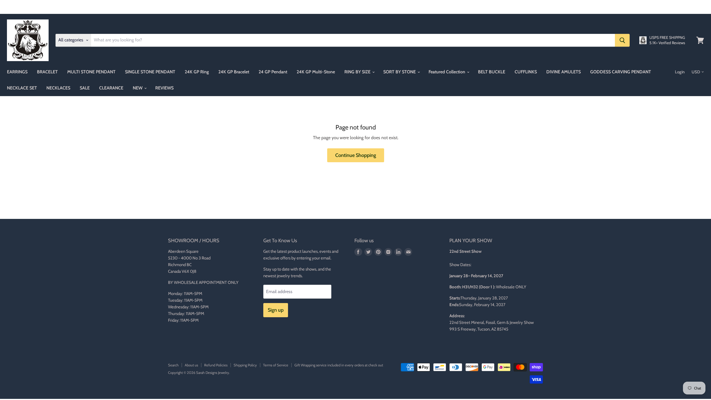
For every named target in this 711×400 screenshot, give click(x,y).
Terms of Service (275, 365)
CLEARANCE (111, 88)
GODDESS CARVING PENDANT (620, 71)
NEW (138, 88)
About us (191, 365)
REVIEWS (164, 88)
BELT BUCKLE (491, 71)
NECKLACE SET (22, 88)
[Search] (622, 40)
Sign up (276, 310)
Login (680, 71)
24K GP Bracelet (233, 71)
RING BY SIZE (358, 71)
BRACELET (47, 71)
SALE (85, 88)
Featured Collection (447, 71)
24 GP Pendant (273, 71)
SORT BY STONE (400, 71)
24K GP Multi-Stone (316, 71)
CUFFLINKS (526, 71)
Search (173, 365)
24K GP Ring (197, 71)
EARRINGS (17, 71)
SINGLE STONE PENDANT (150, 71)
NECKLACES (58, 88)
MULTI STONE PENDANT (91, 71)
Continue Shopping (355, 155)
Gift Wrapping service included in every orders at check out (338, 365)
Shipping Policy (245, 365)
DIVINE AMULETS (563, 71)
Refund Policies (215, 365)
